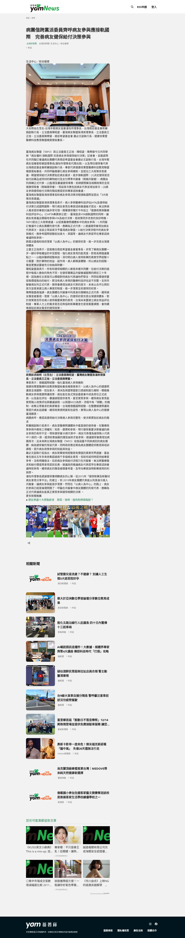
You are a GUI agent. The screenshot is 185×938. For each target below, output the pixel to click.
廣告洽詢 (138, 930)
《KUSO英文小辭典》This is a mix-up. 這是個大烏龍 (39, 849)
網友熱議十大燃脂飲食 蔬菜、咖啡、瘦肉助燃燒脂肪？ (60, 499)
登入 (154, 7)
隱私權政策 (123, 930)
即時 (33, 18)
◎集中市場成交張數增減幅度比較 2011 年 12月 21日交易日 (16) (38, 883)
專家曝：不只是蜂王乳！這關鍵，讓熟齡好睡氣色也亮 (66, 849)
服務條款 (108, 930)
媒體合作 (152, 930)
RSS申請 (142, 7)
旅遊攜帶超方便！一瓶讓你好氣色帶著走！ (66, 883)
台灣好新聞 (32, 43)
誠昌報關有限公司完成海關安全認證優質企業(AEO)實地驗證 (95, 849)
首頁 (27, 18)
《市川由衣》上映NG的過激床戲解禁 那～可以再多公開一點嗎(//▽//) (96, 883)
